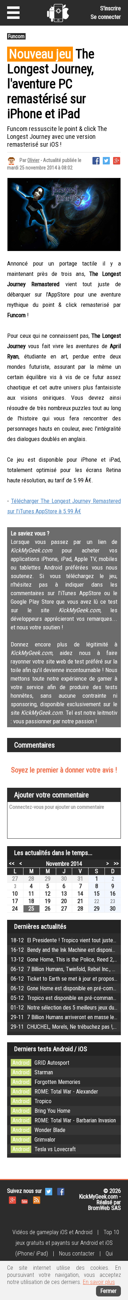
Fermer (108, 1291)
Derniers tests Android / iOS (50, 1049)
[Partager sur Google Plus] (116, 160)
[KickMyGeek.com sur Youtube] (24, 1199)
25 (31, 908)
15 (97, 893)
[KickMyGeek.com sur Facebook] (61, 1191)
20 (64, 901)
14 (80, 893)
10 (15, 893)
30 (64, 878)
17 (15, 901)
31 (80, 878)
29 (47, 878)
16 (113, 893)
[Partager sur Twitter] (106, 160)
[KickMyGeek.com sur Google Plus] (12, 1199)
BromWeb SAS (104, 1208)
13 (64, 893)
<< (12, 863)
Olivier (33, 160)
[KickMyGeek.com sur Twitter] (48, 1191)
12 (47, 893)
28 (31, 878)
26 (47, 908)
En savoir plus (99, 1282)
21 (80, 901)
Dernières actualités (40, 926)
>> (116, 863)
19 (47, 901)
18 (31, 901)
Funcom (16, 36)
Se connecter (106, 17)
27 (15, 878)
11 (31, 893)
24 (15, 908)
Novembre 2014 (64, 863)
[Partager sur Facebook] (96, 160)
